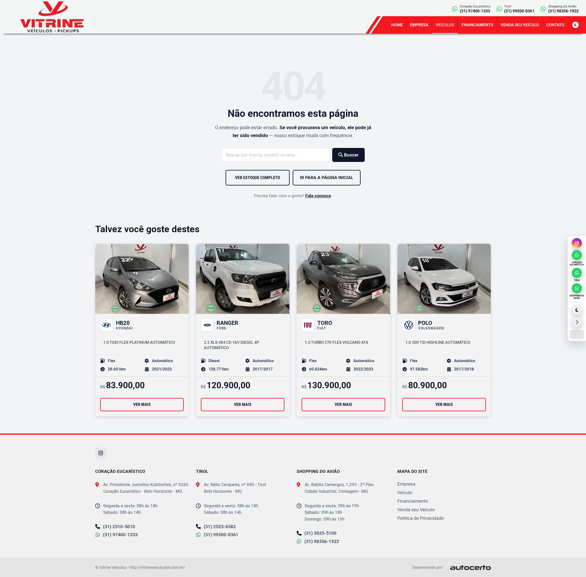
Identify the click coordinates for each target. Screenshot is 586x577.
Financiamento (477, 25)
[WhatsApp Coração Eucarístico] (577, 255)
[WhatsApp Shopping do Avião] (577, 288)
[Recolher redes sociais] (577, 322)
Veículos (445, 25)
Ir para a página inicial (326, 177)
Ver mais (142, 404)
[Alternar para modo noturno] (577, 310)
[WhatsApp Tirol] (577, 273)
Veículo (404, 492)
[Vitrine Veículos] (52, 17)
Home (397, 25)
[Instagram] (577, 243)
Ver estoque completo (257, 177)
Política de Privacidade (420, 518)
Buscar (351, 155)
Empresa (419, 25)
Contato (555, 25)
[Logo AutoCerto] (467, 567)
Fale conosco (318, 195)
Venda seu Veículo (520, 25)
